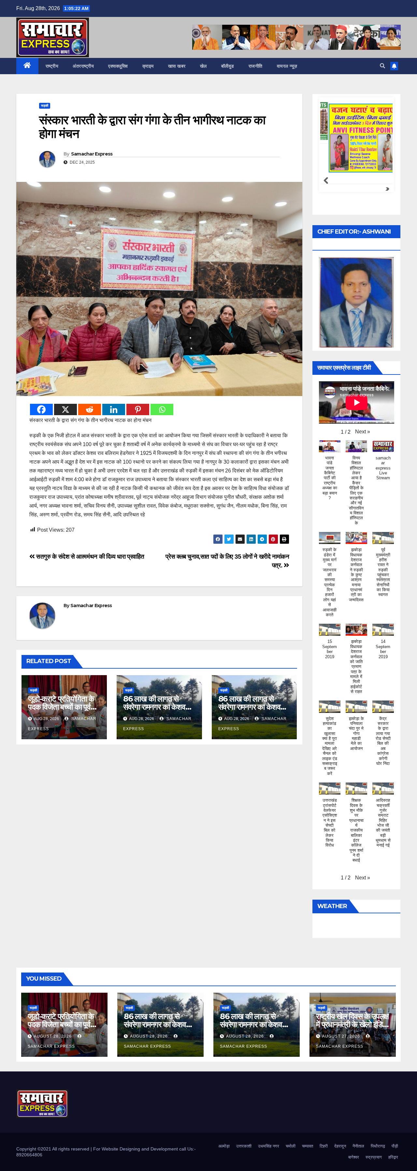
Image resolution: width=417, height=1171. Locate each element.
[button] (382, 66)
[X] (65, 409)
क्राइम (148, 66)
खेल (203, 66)
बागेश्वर (353, 1157)
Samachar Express (92, 154)
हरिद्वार (393, 1157)
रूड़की (44, 105)
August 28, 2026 (53, 1036)
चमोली (290, 1146)
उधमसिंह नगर (268, 1146)
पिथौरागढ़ (378, 1146)
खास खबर (177, 66)
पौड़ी (395, 1146)
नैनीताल (358, 1146)
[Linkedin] (113, 409)
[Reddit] (89, 409)
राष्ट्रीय (52, 66)
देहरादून (340, 1146)
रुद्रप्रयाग (374, 1157)
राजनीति (256, 66)
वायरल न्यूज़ (287, 66)
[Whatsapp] (162, 409)
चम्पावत (307, 1146)
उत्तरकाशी (244, 1146)
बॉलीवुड (227, 66)
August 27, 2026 (341, 1036)
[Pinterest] (137, 409)
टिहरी (324, 1146)
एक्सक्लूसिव (118, 66)
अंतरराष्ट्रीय (83, 66)
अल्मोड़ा (224, 1146)
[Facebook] (41, 409)
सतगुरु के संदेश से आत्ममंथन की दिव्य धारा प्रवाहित (89, 556)
